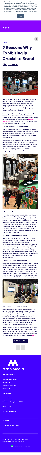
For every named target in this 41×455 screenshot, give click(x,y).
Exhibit (7, 421)
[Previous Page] (18, 347)
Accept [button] (20, 16)
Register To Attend (10, 411)
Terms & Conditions (18, 441)
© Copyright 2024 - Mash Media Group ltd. (15, 439)
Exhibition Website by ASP (22, 446)
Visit (6, 416)
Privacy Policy (7, 441)
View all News (20, 341)
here (33, 335)
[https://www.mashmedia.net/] (13, 370)
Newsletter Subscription (12, 425)
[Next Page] (23, 347)
